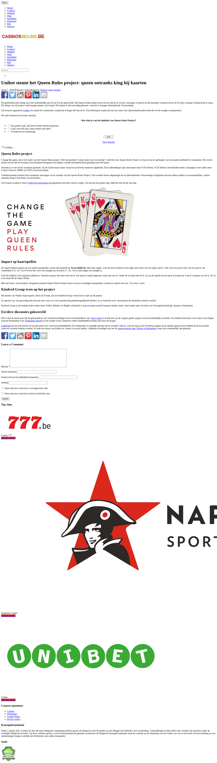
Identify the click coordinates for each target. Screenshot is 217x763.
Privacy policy (14, 719)
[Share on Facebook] (4, 94)
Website (5, 382)
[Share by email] (43, 94)
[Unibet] (81, 692)
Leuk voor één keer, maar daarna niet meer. (31, 128)
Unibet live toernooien (37, 183)
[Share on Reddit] (20, 94)
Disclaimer (12, 714)
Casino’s (11, 10)
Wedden (11, 13)
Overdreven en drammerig (23, 131)
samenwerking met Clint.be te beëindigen (137, 328)
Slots (9, 16)
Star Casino (96, 318)
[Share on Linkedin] (36, 94)
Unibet (26, 110)
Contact (10, 711)
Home (10, 8)
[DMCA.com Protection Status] (8, 760)
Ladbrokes (6, 325)
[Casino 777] (29, 430)
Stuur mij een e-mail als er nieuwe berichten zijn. (27, 393)
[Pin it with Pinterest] (28, 94)
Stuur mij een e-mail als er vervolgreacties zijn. (26, 388)
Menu (4, 3)
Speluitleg (11, 18)
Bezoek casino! (8, 438)
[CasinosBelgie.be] (23, 41)
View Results (108, 142)
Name (9, 371)
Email (19, 377)
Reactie (5, 366)
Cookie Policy (13, 716)
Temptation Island (33, 320)
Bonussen (11, 21)
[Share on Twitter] (12, 94)
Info (9, 24)
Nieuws (10, 26)
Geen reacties (54, 90)
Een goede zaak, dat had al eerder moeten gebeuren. (35, 125)
